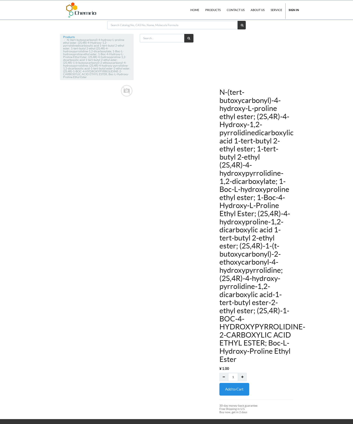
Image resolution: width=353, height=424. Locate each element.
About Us (258, 10)
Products (69, 37)
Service (276, 10)
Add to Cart (234, 389)
